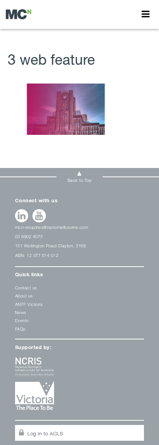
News (20, 312)
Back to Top (80, 180)
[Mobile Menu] (146, 13)
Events (22, 320)
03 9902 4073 (29, 236)
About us (24, 295)
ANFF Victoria (29, 304)
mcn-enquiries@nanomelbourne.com (51, 227)
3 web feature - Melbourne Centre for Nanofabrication (18, 14)
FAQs (20, 328)
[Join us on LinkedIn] (22, 215)
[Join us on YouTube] (39, 215)
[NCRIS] (79, 370)
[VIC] (79, 398)
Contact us (26, 287)
